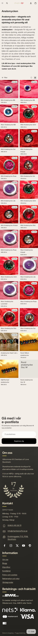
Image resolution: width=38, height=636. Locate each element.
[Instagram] (11, 545)
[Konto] (30, 3)
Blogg (4, 563)
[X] (17, 545)
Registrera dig (19, 441)
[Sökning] (7, 3)
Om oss (5, 559)
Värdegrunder (7, 582)
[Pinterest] (30, 545)
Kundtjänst (6, 571)
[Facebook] (4, 545)
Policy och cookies (9, 575)
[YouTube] (23, 545)
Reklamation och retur (11, 578)
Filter (5, 77)
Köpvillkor (6, 567)
